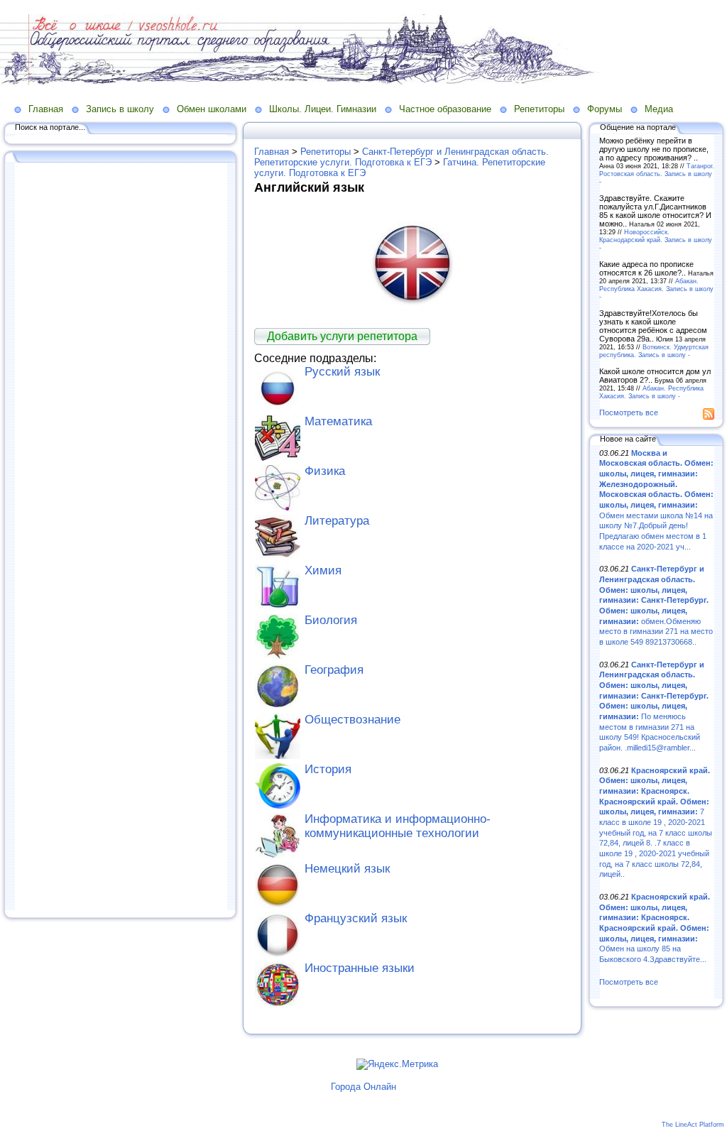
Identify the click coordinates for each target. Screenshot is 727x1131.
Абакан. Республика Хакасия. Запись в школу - (656, 288)
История (328, 769)
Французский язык (356, 918)
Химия (323, 570)
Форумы (604, 109)
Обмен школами (211, 109)
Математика (338, 421)
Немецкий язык (347, 868)
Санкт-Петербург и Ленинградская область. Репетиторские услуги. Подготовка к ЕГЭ (401, 157)
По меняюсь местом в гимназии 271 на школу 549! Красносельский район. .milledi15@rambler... (654, 706)
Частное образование (445, 109)
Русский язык (342, 371)
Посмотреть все (628, 412)
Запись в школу (120, 109)
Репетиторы (539, 109)
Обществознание (352, 719)
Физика (325, 471)
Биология (331, 620)
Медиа (659, 109)
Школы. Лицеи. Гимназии (322, 109)
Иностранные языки (360, 968)
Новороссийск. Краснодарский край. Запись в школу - (655, 239)
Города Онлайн (363, 1086)
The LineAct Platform (693, 1124)
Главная (45, 109)
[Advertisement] (120, 537)
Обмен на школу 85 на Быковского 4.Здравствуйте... (654, 927)
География (334, 670)
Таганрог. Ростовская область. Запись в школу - (656, 173)
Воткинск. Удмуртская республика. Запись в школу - (654, 351)
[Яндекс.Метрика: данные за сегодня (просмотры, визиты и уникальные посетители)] (397, 1064)
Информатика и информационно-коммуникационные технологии (398, 826)
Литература (337, 521)
